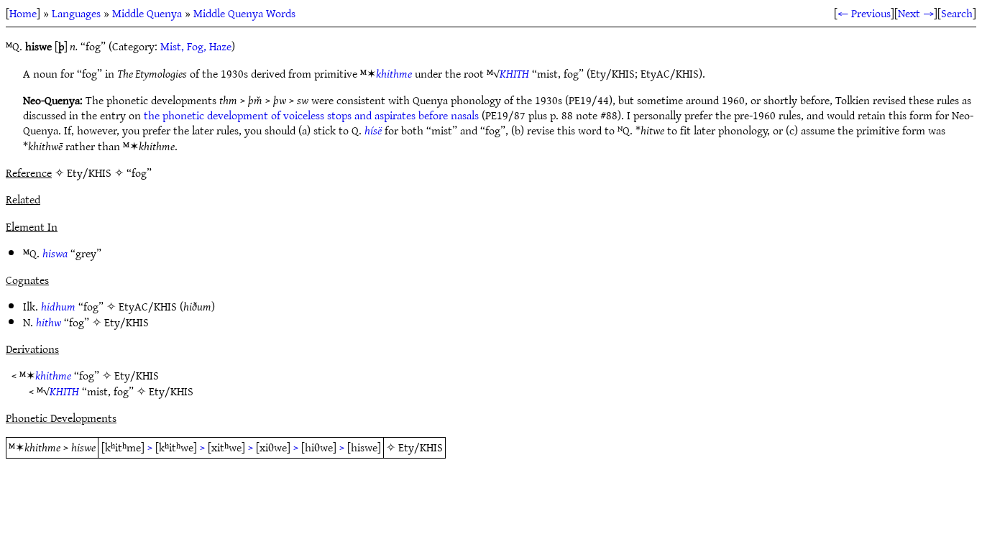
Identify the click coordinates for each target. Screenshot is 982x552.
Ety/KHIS (126, 322)
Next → (916, 13)
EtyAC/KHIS (148, 306)
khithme (394, 73)
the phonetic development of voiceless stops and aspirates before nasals (311, 115)
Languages (76, 13)
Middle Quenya (147, 13)
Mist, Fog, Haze (195, 46)
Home (23, 13)
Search (957, 13)
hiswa (55, 253)
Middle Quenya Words (244, 13)
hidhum (58, 306)
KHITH (514, 73)
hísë (373, 130)
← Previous (864, 13)
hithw (48, 322)
